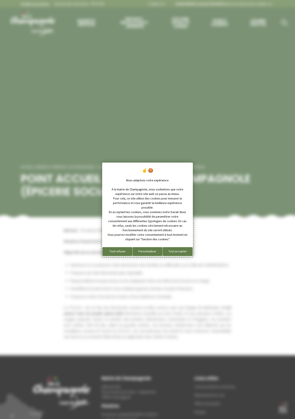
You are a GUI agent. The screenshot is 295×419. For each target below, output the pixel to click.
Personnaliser (147, 251)
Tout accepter (177, 251)
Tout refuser (117, 251)
